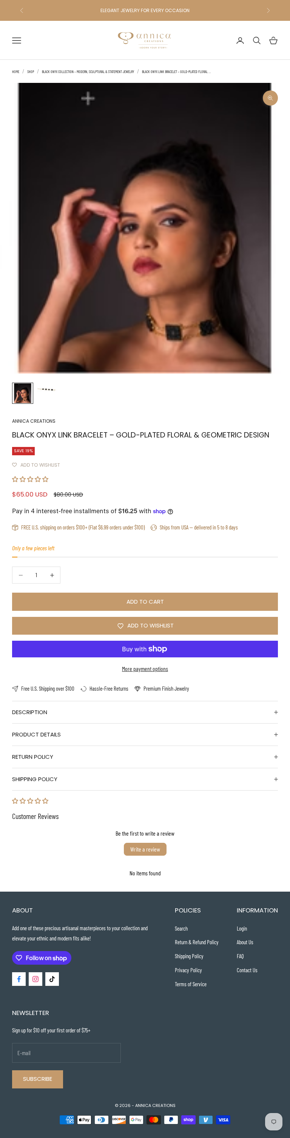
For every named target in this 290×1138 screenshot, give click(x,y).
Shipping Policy (189, 956)
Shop (30, 71)
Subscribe (37, 1079)
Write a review (145, 849)
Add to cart (145, 602)
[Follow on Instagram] (35, 979)
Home (15, 71)
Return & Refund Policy (197, 942)
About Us (245, 942)
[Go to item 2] (46, 389)
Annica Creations (34, 421)
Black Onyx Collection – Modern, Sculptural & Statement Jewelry (88, 71)
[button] (30, 479)
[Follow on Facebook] (19, 979)
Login (242, 928)
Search (181, 928)
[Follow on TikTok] (52, 979)
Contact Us (247, 970)
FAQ (240, 956)
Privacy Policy (188, 970)
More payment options (145, 668)
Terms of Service (191, 984)
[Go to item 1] (22, 393)
